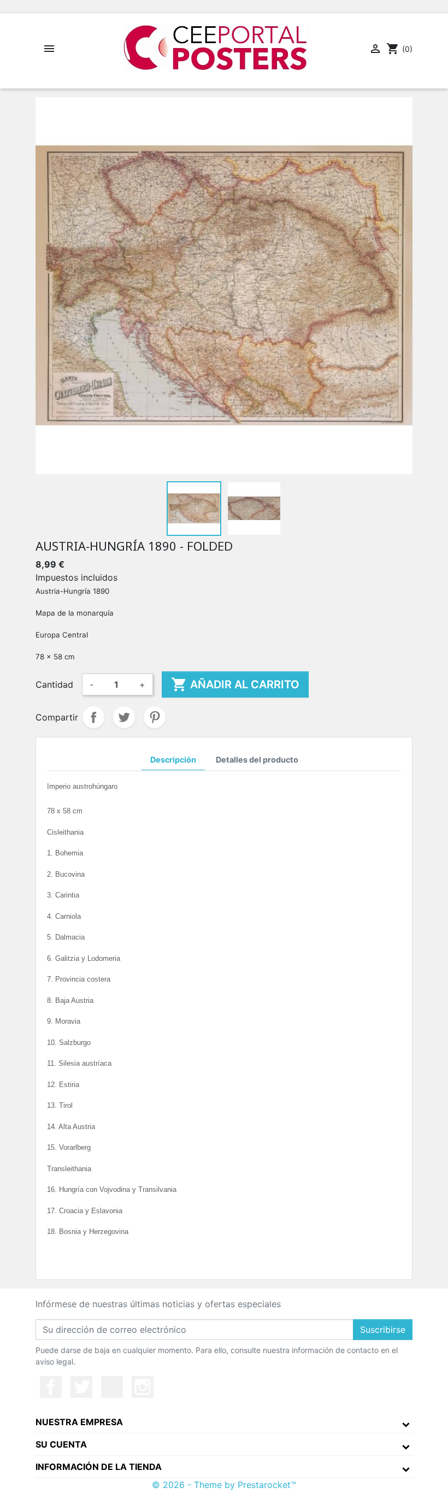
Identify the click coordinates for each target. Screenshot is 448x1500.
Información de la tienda (99, 1466)
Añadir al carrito (235, 684)
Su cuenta (61, 1444)
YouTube (112, 1387)
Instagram (143, 1387)
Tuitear (124, 717)
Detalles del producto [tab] (257, 759)
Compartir (93, 717)
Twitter (81, 1387)
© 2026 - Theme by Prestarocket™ (224, 1484)
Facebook (51, 1387)
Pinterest (155, 717)
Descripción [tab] (173, 759)
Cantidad (54, 684)
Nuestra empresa (79, 1421)
